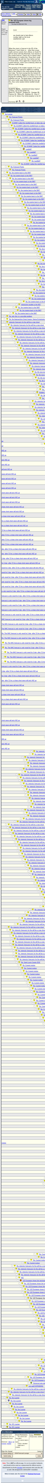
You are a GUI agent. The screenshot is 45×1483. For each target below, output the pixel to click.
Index (28, 14)
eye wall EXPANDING (36, 1386)
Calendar (28, 8)
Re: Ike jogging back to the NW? (20, 173)
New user (18, 7)
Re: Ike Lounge (14, 1398)
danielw (9, 1443)
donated (19, 1467)
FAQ (33, 7)
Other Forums (19, 5)
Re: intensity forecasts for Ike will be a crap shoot (27, 325)
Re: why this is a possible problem (20, 316)
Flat (40, 14)
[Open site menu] (2, 1)
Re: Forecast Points (15, 117)
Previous (21, 14)
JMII (3, 20)
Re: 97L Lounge (14, 1424)
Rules (39, 7)
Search (28, 5)
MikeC (10, 1442)
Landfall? (29, 149)
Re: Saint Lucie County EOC (30, 962)
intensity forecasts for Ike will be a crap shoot (24, 322)
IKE (22, 1278)
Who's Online (26, 7)
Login (11, 8)
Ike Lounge (8, 114)
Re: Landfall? (31, 152)
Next (34, 14)
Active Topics (36, 5)
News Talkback (6, 13)
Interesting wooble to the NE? (31, 304)
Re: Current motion (29, 965)
